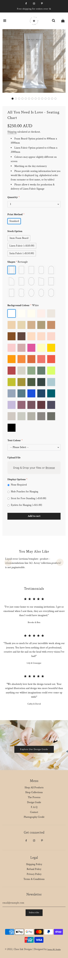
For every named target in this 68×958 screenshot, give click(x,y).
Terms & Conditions (34, 879)
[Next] (60, 562)
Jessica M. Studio (54, 949)
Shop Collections (34, 792)
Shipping (12, 132)
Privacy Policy (34, 874)
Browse (50, 467)
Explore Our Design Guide (34, 749)
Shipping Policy (34, 864)
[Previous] (8, 562)
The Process (34, 797)
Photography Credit (34, 817)
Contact (34, 812)
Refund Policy (34, 869)
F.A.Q (34, 807)
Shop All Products (34, 787)
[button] (13, 99)
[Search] (53, 21)
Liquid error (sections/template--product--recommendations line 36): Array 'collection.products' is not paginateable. (33, 563)
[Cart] (63, 21)
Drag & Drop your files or (34, 467)
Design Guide (34, 802)
